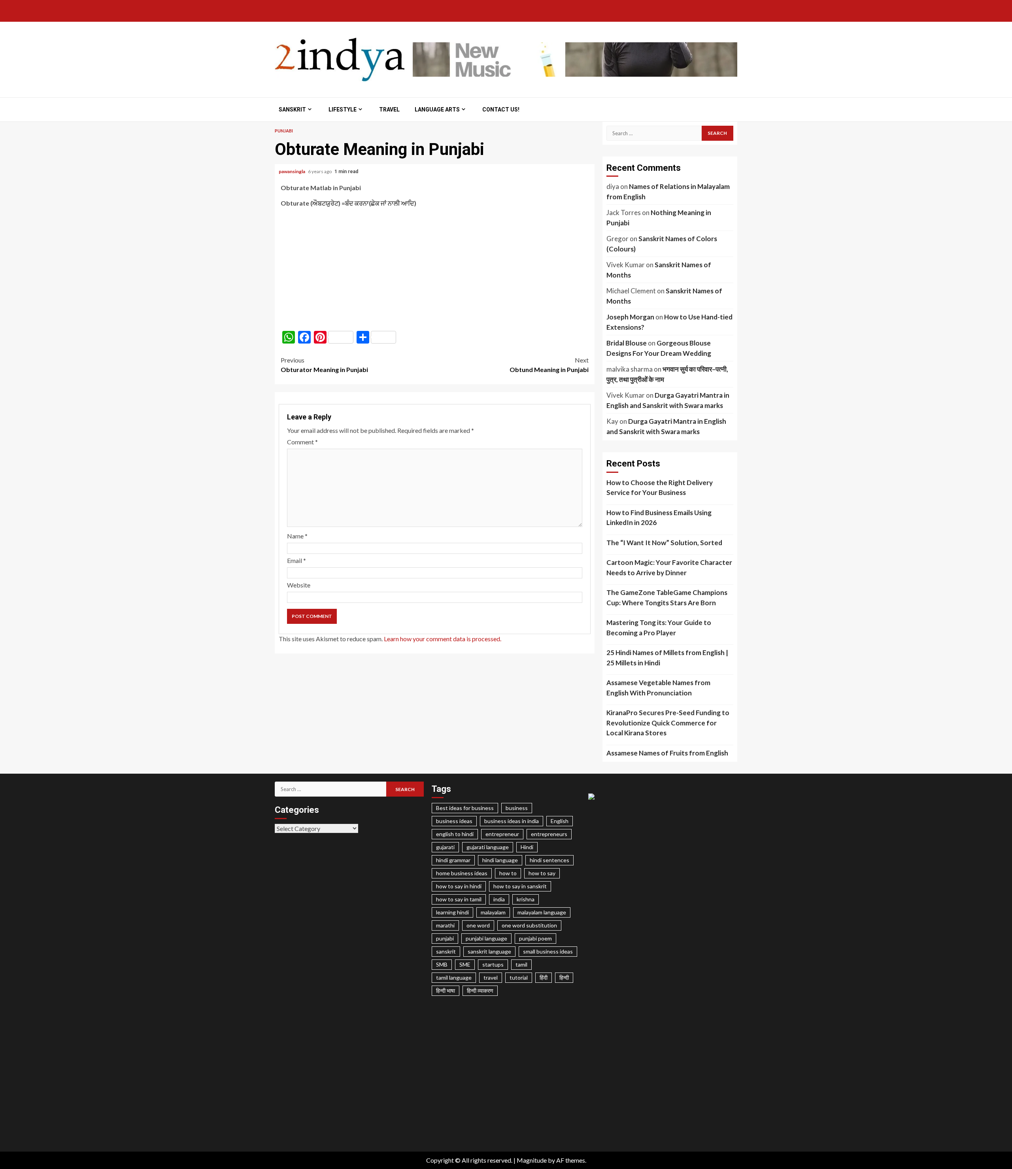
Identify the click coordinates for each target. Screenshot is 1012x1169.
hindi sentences (549, 860)
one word (478, 925)
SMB (441, 964)
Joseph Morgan (630, 317)
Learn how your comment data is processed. (442, 638)
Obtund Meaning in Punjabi (549, 364)
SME (464, 964)
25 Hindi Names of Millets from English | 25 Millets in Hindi (667, 657)
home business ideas (461, 873)
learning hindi (452, 912)
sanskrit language (489, 951)
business (517, 808)
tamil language (454, 977)
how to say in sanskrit (520, 886)
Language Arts (437, 109)
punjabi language (486, 938)
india (499, 899)
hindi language (500, 860)
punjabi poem (535, 938)
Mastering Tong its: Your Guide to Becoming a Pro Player (658, 627)
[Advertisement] (435, 269)
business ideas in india (511, 821)
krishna (525, 899)
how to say (542, 873)
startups (493, 964)
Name (297, 536)
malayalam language (541, 912)
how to (508, 873)
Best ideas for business (465, 808)
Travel (389, 109)
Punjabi (284, 130)
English (559, 821)
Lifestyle (343, 109)
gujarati (445, 847)
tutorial (519, 977)
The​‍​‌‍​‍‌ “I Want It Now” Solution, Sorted (664, 542)
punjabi (445, 938)
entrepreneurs (549, 834)
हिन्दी (564, 977)
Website (298, 585)
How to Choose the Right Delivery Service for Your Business (659, 487)
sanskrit (446, 951)
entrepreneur (502, 834)
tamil (521, 964)
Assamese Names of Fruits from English (667, 753)
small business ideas (548, 951)
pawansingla (292, 171)
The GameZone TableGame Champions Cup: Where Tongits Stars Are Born (666, 597)
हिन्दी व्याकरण (480, 990)
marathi (445, 925)
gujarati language (487, 847)
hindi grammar (453, 860)
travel (490, 977)
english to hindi (455, 834)
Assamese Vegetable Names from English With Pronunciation (658, 687)
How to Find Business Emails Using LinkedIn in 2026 (659, 517)
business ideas (454, 821)
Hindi (527, 847)
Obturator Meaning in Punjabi (324, 364)
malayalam (493, 912)
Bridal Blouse (626, 343)
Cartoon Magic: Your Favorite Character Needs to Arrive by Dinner (669, 567)
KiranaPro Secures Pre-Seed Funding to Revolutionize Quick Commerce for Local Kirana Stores (667, 722)
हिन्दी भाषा (445, 990)
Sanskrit (292, 109)
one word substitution (529, 925)
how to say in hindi (458, 886)
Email (296, 560)
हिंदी (544, 977)
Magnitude (532, 1160)
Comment (302, 442)
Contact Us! (500, 109)
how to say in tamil (458, 899)
